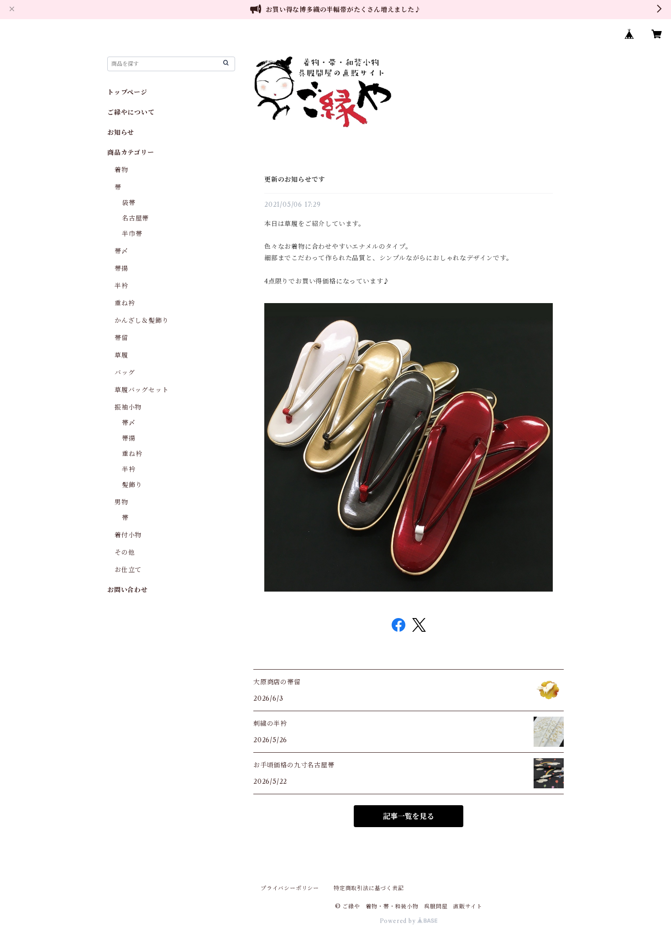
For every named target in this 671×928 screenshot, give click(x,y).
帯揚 (121, 268)
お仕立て (128, 570)
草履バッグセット (141, 390)
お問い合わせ (127, 590)
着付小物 (128, 535)
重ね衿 (125, 303)
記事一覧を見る (408, 816)
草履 (121, 355)
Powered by (399, 921)
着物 (121, 170)
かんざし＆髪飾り (141, 320)
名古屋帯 (135, 218)
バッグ (125, 372)
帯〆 (121, 251)
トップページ (127, 92)
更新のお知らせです (294, 179)
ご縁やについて (131, 112)
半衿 (121, 286)
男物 (121, 502)
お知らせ (120, 132)
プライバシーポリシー (290, 888)
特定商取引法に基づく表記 (369, 888)
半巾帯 (132, 234)
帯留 (121, 338)
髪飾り (132, 485)
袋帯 (129, 203)
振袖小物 (128, 407)
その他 (125, 552)
